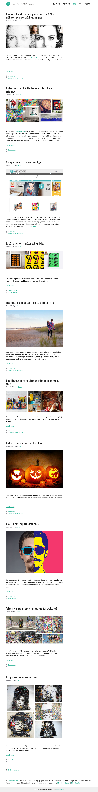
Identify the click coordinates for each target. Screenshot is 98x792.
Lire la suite (10, 71)
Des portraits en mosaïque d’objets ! (23, 677)
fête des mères (19, 131)
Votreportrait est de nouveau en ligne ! (24, 162)
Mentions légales (63, 783)
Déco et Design (12, 290)
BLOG (74, 4)
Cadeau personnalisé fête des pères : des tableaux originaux (30, 89)
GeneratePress (60, 789)
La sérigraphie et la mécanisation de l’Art (25, 243)
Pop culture (11, 760)
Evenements (11, 150)
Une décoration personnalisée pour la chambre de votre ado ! (32, 382)
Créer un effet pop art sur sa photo (23, 524)
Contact (87, 4)
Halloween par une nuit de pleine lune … (25, 443)
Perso (80, 4)
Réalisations (56, 4)
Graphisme (11, 76)
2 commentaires (13, 598)
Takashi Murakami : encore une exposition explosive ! (31, 608)
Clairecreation (13, 781)
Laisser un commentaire (15, 78)
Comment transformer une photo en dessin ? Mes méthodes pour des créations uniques (30, 15)
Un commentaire (13, 292)
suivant (15, 770)
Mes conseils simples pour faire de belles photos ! (30, 303)
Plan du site (75, 783)
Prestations (66, 4)
